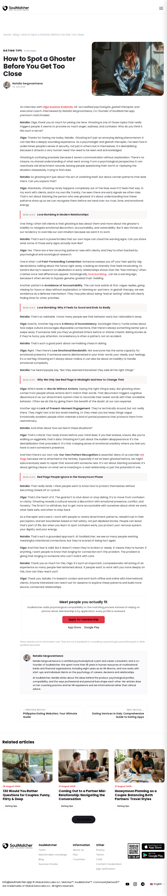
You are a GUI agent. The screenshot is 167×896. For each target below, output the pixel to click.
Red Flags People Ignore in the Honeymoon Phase (70, 477)
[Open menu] (161, 8)
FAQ (75, 854)
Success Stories (48, 864)
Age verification (105, 868)
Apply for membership (83, 619)
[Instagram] (135, 884)
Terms (100, 854)
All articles (84, 819)
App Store (74, 627)
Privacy (100, 850)
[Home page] (15, 8)
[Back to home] (17, 846)
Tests (42, 850)
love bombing (97, 274)
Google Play (91, 627)
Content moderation (109, 864)
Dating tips (12, 50)
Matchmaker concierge (53, 854)
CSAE (99, 859)
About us (78, 850)
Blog (16, 34)
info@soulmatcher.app (17, 882)
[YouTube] (127, 884)
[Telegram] (143, 884)
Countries (79, 859)
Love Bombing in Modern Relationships (63, 214)
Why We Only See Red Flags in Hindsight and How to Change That (80, 380)
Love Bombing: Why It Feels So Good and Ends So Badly (73, 307)
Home (7, 34)
